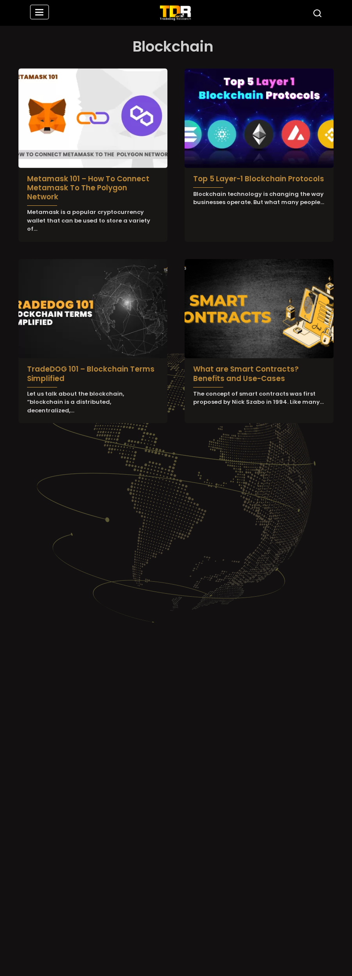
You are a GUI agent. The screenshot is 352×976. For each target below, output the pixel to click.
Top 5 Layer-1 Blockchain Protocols (258, 179)
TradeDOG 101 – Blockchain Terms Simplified (91, 373)
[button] (39, 13)
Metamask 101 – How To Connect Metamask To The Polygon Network (88, 188)
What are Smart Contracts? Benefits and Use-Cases (246, 373)
